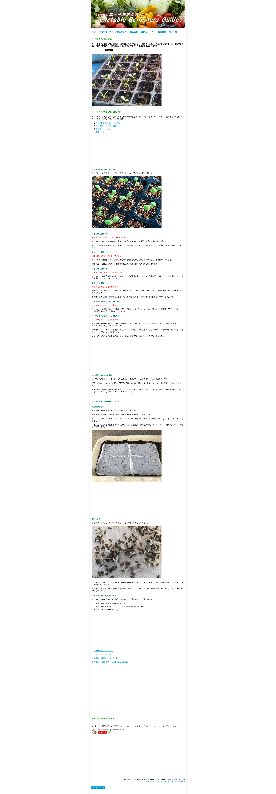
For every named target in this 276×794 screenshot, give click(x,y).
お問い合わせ (180, 781)
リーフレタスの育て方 (102, 654)
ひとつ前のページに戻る (103, 651)
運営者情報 (150, 781)
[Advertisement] (138, 151)
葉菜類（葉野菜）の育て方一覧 (106, 658)
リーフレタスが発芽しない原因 (108, 123)
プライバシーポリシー (164, 781)
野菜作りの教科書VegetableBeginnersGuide (111, 662)
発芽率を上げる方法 (103, 129)
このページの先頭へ (98, 787)
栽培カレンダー (148, 32)
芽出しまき (100, 132)
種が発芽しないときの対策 (106, 126)
